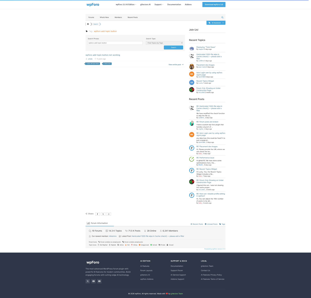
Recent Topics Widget (205, 81)
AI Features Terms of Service (212, 279)
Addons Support (177, 279)
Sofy (200, 153)
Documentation (174, 4)
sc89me (201, 61)
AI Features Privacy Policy (211, 275)
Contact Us (205, 270)
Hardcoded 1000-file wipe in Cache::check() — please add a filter (209, 56)
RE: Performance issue (205, 158)
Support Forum (177, 270)
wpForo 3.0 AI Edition (125, 4)
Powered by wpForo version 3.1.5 (214, 249)
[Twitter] (88, 281)
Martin (201, 165)
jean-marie (202, 67)
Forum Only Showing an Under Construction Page (208, 89)
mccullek (202, 92)
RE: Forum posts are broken (207, 122)
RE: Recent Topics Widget (206, 169)
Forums (91, 17)
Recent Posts (133, 17)
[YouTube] (93, 281)
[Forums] (88, 24)
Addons (188, 4)
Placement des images (205, 65)
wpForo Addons (146, 279)
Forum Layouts (146, 270)
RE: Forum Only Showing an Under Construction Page (210, 181)
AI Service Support (178, 275)
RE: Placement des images (206, 146)
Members (118, 17)
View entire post (175, 65)
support (201, 49)
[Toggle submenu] (135, 4)
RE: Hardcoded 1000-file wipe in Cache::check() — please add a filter (209, 108)
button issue (107, 63)
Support (158, 4)
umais (90, 59)
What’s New (104, 17)
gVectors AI (145, 4)
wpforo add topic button (93, 63)
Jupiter (201, 129)
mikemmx (113, 236)
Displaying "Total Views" (206, 47)
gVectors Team (207, 266)
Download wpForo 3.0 (214, 4)
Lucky (201, 83)
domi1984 (202, 77)
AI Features (144, 266)
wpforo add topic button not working (103, 55)
